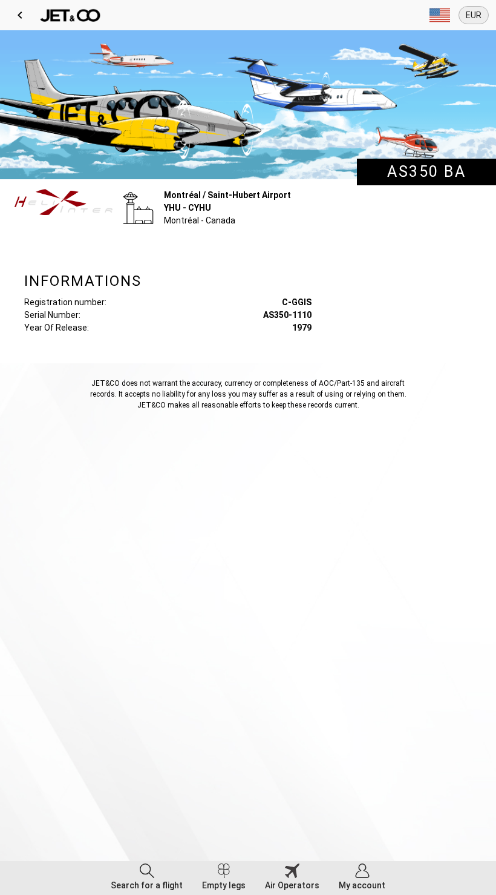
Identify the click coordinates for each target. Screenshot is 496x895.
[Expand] (440, 15)
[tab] (146, 878)
